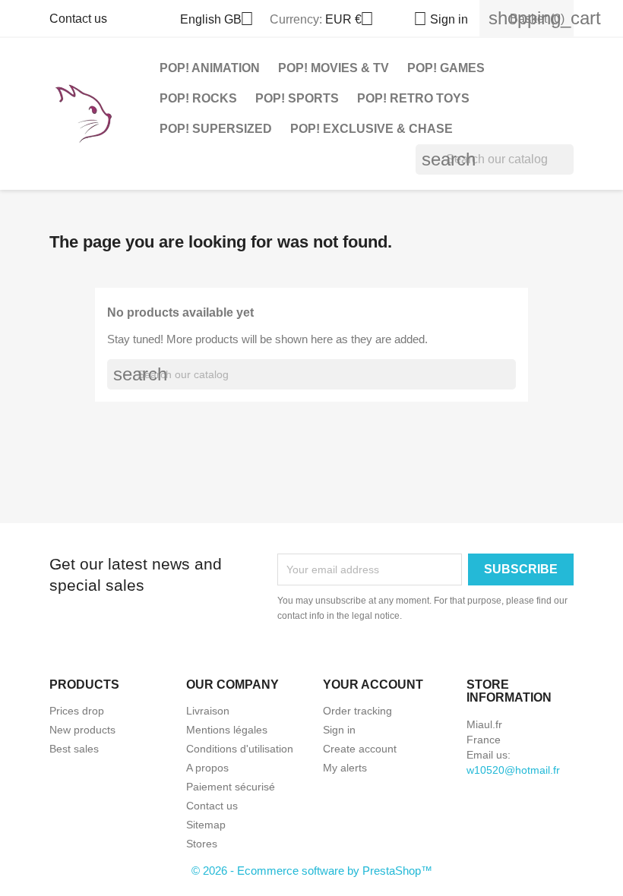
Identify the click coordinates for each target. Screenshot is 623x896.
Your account (373, 684)
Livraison (207, 711)
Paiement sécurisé (230, 787)
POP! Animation (210, 68)
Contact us (78, 18)
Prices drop (76, 711)
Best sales (74, 749)
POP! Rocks (198, 98)
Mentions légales (226, 730)
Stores (201, 844)
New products (82, 730)
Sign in (339, 730)
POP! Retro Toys (413, 98)
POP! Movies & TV (333, 68)
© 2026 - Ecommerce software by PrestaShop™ (311, 870)
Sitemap (206, 825)
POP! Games (446, 68)
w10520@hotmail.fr (513, 770)
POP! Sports (297, 98)
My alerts (345, 768)
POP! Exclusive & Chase (371, 128)
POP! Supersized (216, 128)
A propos (207, 768)
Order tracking (357, 711)
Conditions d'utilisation (239, 749)
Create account (360, 749)
